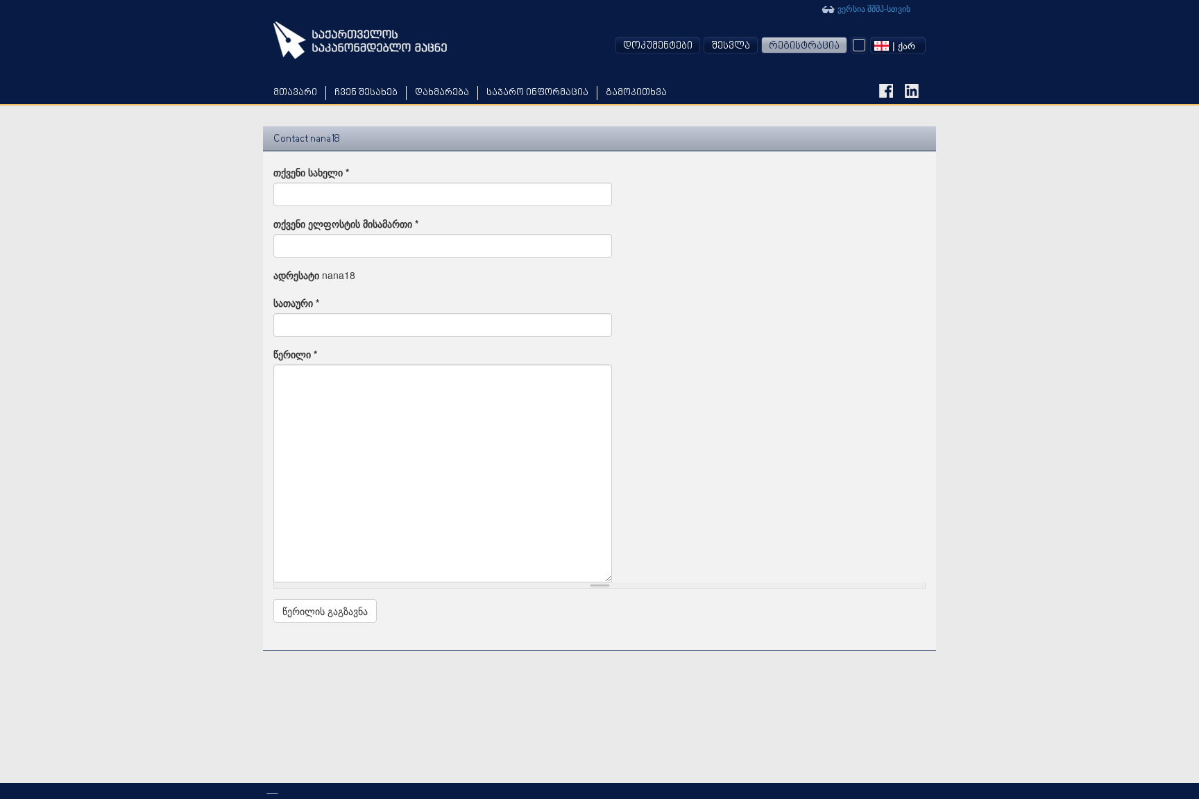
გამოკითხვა (636, 93)
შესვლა (730, 46)
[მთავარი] (360, 40)
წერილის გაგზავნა (325, 611)
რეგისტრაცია (804, 46)
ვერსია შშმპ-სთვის (872, 8)
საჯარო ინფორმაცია (537, 93)
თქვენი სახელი (311, 172)
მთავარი (295, 93)
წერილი (295, 354)
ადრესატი (296, 275)
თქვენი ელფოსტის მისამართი (345, 223)
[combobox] (898, 45)
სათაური (296, 303)
